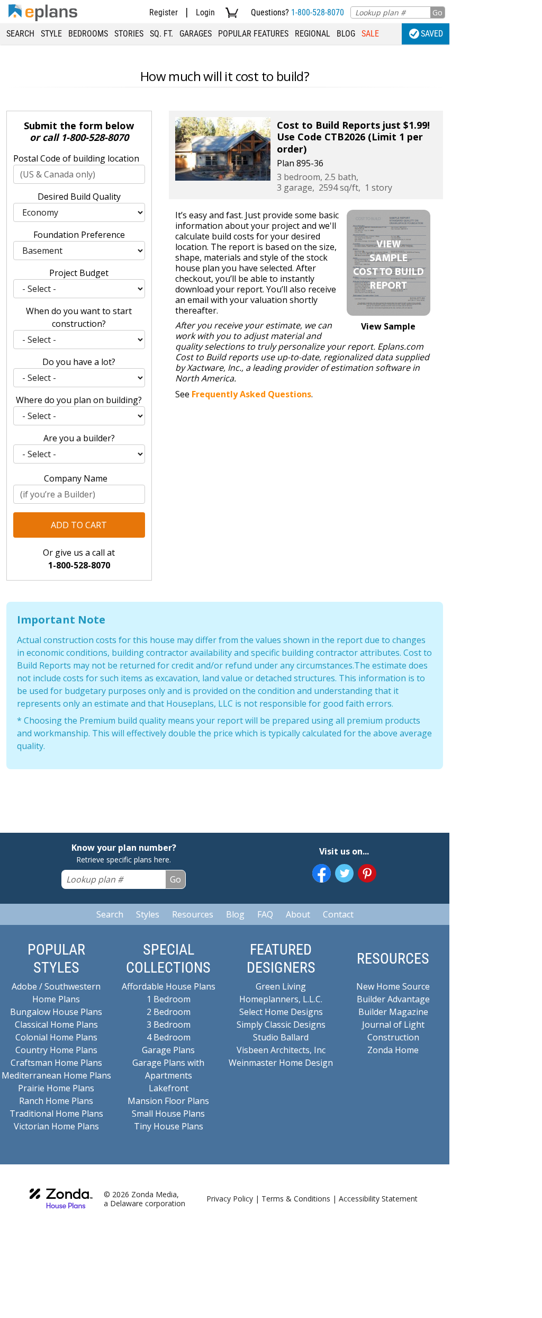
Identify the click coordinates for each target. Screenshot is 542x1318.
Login (205, 12)
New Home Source (393, 986)
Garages (195, 34)
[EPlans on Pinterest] (367, 873)
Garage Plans (168, 1050)
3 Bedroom (169, 1024)
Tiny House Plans (168, 1126)
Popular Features (253, 34)
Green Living (281, 986)
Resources (192, 914)
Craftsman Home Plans (56, 1062)
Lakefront (168, 1088)
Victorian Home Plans (56, 1126)
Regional (312, 34)
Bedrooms (88, 34)
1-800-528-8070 (317, 12)
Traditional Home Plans (56, 1113)
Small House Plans (168, 1113)
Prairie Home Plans (56, 1088)
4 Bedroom (169, 1037)
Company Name (75, 478)
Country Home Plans (56, 1050)
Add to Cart (79, 525)
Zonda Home (393, 1050)
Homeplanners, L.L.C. (280, 999)
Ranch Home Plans (56, 1101)
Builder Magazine (393, 1012)
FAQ (265, 914)
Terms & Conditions (295, 1199)
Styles (147, 914)
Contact (338, 914)
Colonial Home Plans (56, 1037)
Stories (128, 34)
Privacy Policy (229, 1199)
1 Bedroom (169, 999)
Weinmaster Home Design (281, 1062)
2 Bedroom (169, 1012)
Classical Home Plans (56, 1024)
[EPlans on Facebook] (321, 873)
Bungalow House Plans (56, 1012)
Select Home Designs (281, 1012)
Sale (370, 34)
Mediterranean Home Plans (56, 1075)
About (298, 914)
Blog (346, 34)
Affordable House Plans (168, 986)
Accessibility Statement (378, 1199)
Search (20, 34)
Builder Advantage (393, 999)
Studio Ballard (281, 1037)
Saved (432, 34)
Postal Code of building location (76, 158)
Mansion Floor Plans (168, 1101)
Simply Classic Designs (281, 1024)
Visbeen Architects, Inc (281, 1050)
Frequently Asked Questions (251, 394)
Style (51, 34)
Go (437, 12)
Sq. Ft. (161, 34)
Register (163, 12)
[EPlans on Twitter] (344, 873)
